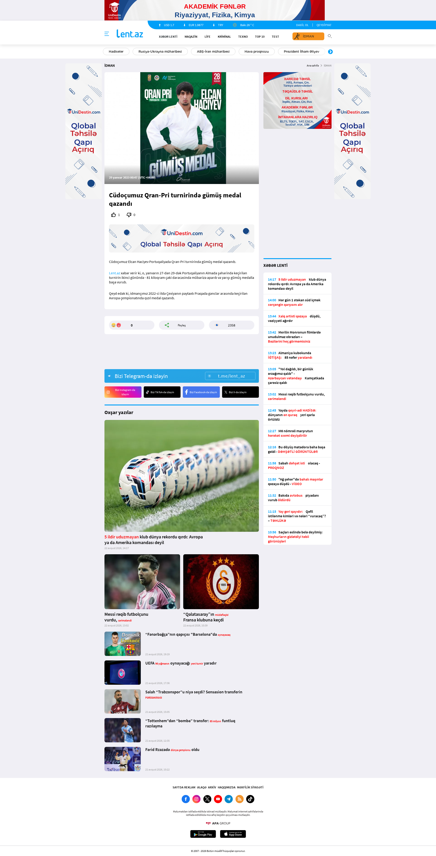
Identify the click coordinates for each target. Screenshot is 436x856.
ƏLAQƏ (201, 787)
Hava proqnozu (257, 51)
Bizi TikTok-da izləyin (162, 392)
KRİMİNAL (224, 36)
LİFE (208, 36)
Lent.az (114, 273)
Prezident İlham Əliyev (301, 51)
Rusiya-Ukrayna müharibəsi (160, 51)
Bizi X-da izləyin (238, 392)
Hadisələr (116, 51)
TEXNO (243, 36)
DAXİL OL (302, 25)
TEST (275, 36)
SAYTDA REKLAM (184, 787)
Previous (105, 52)
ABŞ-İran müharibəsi (213, 51)
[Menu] (106, 34)
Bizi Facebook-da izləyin (203, 392)
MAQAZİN (191, 36)
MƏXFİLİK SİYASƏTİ (250, 787)
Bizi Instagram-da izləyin (125, 392)
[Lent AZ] (130, 34)
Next (330, 52)
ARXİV (212, 787)
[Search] (330, 35)
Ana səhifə (313, 65)
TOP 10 (260, 36)
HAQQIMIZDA (226, 787)
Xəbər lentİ (168, 36)
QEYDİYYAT (324, 25)
